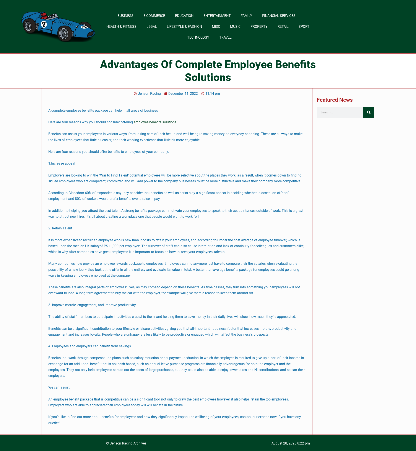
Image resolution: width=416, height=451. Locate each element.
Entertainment (217, 16)
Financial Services (279, 16)
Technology (198, 37)
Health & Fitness (121, 27)
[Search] (368, 112)
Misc (216, 27)
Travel (225, 37)
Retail (283, 27)
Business (125, 16)
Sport (304, 27)
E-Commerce (154, 16)
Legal (151, 27)
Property (259, 27)
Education (184, 16)
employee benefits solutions (155, 122)
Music (235, 27)
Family (246, 16)
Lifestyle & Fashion (184, 27)
